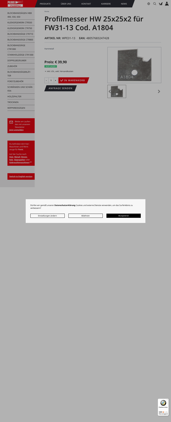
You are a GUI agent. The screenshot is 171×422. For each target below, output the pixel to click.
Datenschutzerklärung (64, 205)
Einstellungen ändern (47, 215)
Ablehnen (85, 215)
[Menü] (167, 400)
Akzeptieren (123, 215)
